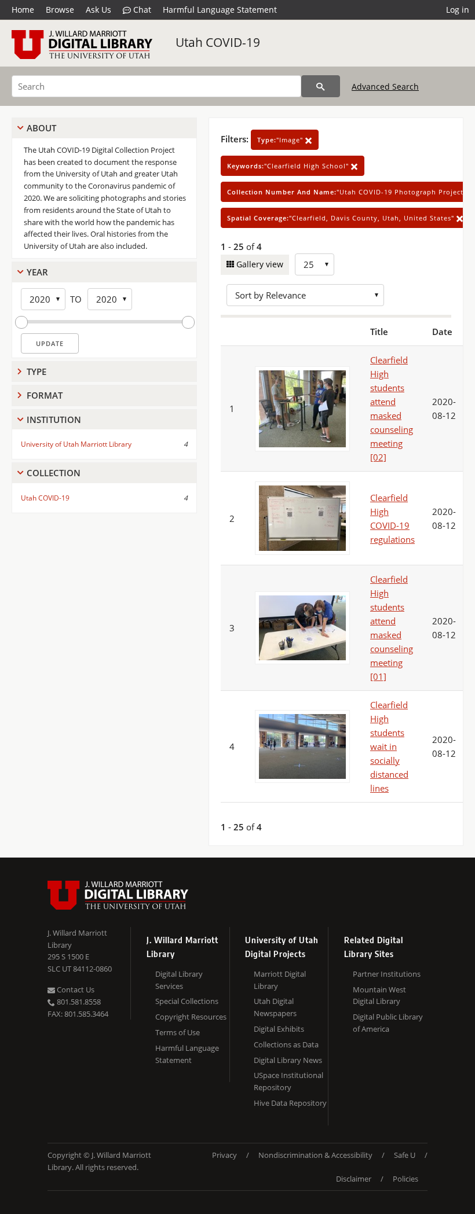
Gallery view (258, 264)
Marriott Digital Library (280, 980)
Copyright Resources (190, 1016)
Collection (54, 473)
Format (45, 395)
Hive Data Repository (290, 1103)
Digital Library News (288, 1060)
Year (37, 272)
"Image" (281, 139)
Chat (141, 9)
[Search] (320, 86)
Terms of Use (177, 1032)
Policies (405, 1178)
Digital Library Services (179, 980)
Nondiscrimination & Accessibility (315, 1155)
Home (23, 9)
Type (36, 371)
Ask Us (98, 9)
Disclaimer (353, 1178)
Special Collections (186, 1001)
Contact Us (74, 989)
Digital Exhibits (279, 1029)
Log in (457, 9)
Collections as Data (286, 1044)
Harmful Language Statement (220, 9)
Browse (60, 9)
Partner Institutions (387, 974)
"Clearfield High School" (289, 165)
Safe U (404, 1155)
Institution (54, 419)
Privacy (224, 1155)
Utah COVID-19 (218, 42)
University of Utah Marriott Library (76, 444)
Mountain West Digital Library (379, 995)
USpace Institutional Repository (288, 1081)
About (41, 128)
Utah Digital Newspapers (275, 1007)
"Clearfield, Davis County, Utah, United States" (341, 218)
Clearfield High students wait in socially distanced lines (389, 746)
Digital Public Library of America (388, 1022)
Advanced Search (385, 86)
